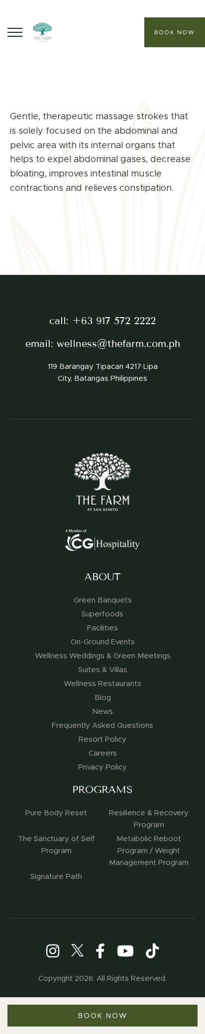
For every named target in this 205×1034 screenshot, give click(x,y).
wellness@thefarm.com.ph (118, 343)
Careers (103, 753)
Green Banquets (103, 600)
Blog (103, 697)
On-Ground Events (103, 641)
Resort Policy (102, 739)
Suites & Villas (102, 669)
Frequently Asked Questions (102, 725)
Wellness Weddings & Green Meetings (103, 655)
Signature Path (56, 876)
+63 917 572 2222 (114, 321)
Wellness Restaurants (102, 683)
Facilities (102, 627)
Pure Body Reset (56, 812)
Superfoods (102, 613)
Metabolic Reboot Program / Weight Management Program (149, 850)
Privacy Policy (102, 767)
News (102, 711)
